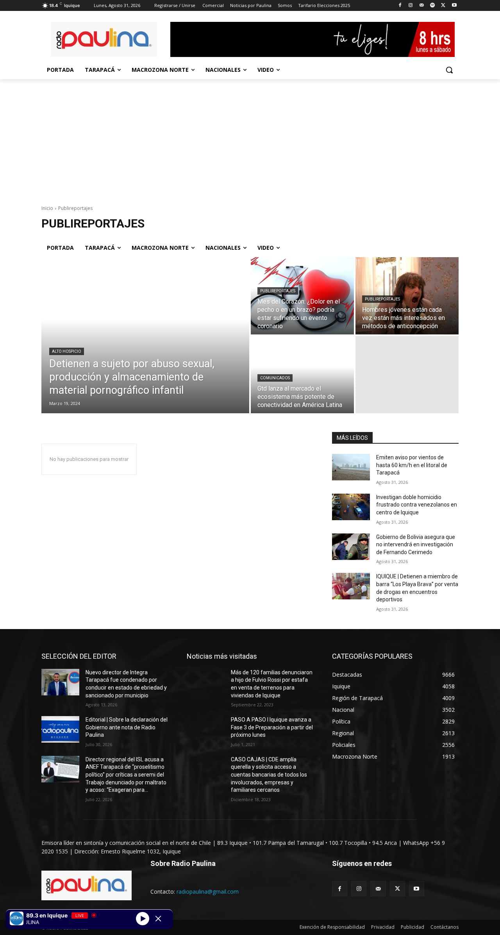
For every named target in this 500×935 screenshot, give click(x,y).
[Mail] (421, 5)
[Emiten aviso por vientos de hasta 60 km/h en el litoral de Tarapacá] (351, 467)
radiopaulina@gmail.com (208, 891)
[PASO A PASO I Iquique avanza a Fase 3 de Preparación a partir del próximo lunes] (206, 729)
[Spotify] (432, 5)
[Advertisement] (250, 137)
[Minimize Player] (158, 918)
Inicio (47, 208)
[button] (449, 69)
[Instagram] (410, 5)
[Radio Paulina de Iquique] (103, 39)
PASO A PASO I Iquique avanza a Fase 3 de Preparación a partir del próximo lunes (272, 727)
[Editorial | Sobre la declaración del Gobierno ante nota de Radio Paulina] (60, 729)
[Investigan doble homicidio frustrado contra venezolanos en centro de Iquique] (351, 507)
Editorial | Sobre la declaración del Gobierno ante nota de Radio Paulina (127, 727)
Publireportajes (277, 291)
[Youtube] (454, 5)
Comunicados (275, 378)
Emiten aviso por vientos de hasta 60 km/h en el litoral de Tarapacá (411, 465)
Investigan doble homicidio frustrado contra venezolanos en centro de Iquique (416, 504)
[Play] (142, 918)
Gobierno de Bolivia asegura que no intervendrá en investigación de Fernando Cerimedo (415, 544)
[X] (443, 5)
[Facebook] (399, 5)
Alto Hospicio (66, 351)
